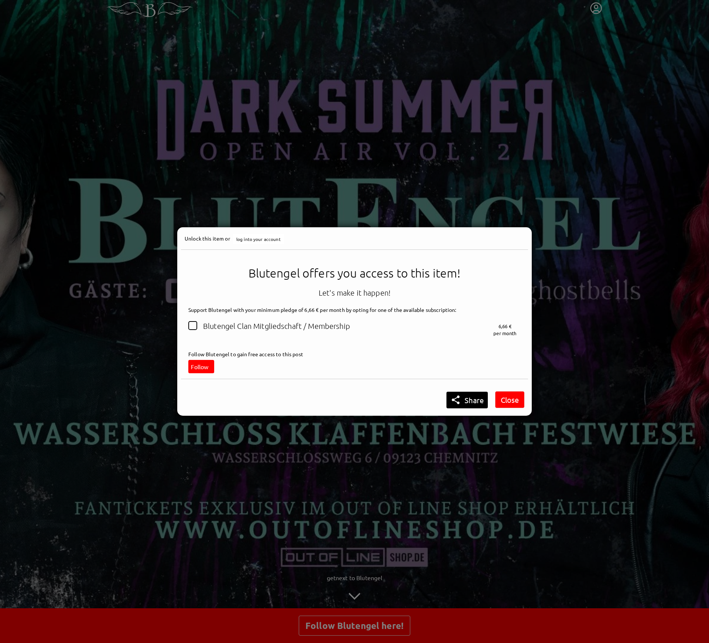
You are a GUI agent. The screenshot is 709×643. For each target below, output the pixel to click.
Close (510, 399)
